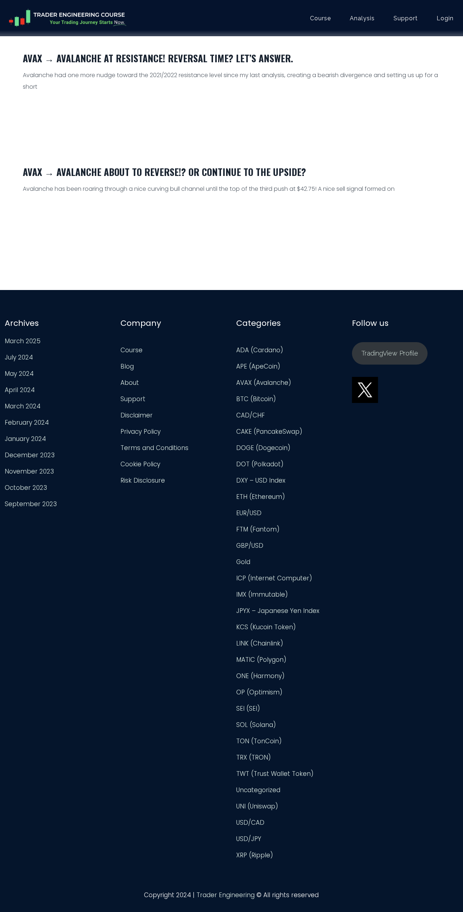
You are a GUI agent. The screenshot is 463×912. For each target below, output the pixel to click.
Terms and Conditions (154, 448)
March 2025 (23, 341)
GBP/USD (249, 545)
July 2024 (19, 357)
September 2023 (31, 504)
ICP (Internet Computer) (274, 578)
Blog (127, 366)
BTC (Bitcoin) (256, 399)
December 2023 (30, 455)
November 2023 (29, 471)
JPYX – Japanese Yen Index (277, 610)
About (129, 382)
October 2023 (26, 487)
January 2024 (25, 438)
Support (406, 18)
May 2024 (19, 373)
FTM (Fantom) (258, 529)
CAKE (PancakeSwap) (269, 431)
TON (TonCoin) (259, 741)
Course (320, 18)
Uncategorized (258, 790)
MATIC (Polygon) (261, 659)
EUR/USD (249, 513)
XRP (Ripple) (254, 855)
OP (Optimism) (259, 692)
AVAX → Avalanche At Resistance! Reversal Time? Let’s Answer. (158, 58)
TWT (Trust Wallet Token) (275, 773)
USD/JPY (248, 839)
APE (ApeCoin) (258, 366)
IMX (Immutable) (262, 594)
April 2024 (20, 390)
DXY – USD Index (260, 480)
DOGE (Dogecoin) (263, 448)
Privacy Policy (140, 431)
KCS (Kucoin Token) (266, 627)
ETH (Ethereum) (260, 496)
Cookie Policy (140, 464)
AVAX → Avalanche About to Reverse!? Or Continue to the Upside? (164, 172)
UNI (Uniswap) (257, 806)
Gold (243, 562)
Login (445, 18)
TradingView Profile (389, 353)
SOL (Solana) (256, 724)
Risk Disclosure (142, 480)
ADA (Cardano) (259, 350)
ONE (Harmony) (260, 676)
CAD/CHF (250, 415)
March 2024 (23, 406)
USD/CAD (250, 822)
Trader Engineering (225, 895)
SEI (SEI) (248, 708)
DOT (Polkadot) (260, 464)
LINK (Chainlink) (259, 643)
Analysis (362, 18)
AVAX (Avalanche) (263, 382)
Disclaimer (136, 415)
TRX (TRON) (253, 757)
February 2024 (27, 422)
